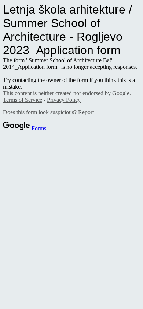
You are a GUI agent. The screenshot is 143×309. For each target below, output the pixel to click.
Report (86, 112)
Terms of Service (22, 100)
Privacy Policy (64, 100)
